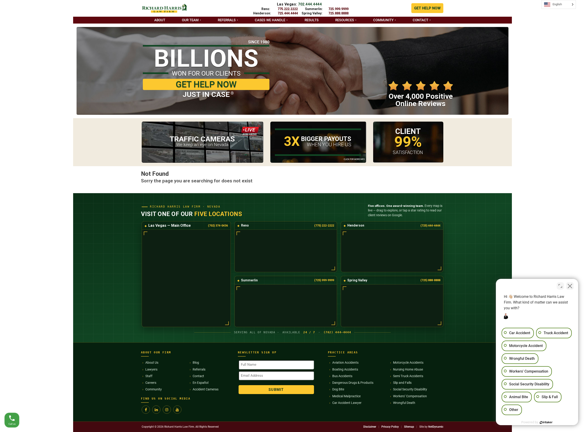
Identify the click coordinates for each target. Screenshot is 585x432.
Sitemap (409, 426)
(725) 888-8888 (430, 280)
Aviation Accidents (345, 362)
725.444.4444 (288, 13)
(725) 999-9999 (324, 280)
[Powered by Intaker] (546, 422)
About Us (151, 362)
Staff (148, 376)
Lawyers (151, 369)
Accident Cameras (205, 389)
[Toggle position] (560, 286)
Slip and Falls (402, 382)
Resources (344, 20)
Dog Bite (338, 389)
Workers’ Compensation (410, 396)
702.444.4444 (310, 4)
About (159, 20)
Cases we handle (270, 20)
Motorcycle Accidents (408, 362)
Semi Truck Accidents (408, 376)
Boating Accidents (345, 369)
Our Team (190, 20)
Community (383, 20)
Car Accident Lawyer (347, 403)
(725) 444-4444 (430, 225)
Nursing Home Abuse (408, 369)
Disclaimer (369, 426)
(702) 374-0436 (218, 225)
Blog (196, 362)
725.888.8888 (338, 13)
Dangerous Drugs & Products (352, 382)
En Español (200, 382)
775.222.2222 (288, 9)
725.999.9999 (338, 9)
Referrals (227, 20)
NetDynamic (435, 426)
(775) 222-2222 (324, 225)
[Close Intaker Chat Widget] (570, 286)
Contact (420, 20)
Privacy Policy (390, 426)
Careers (150, 382)
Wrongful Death (404, 403)
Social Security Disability (410, 389)
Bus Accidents (342, 376)
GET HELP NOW (427, 8)
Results (312, 20)
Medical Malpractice (346, 396)
